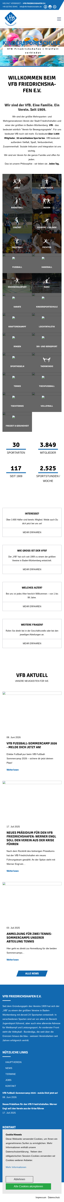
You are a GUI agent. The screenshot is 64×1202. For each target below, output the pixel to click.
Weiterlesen (13, 769)
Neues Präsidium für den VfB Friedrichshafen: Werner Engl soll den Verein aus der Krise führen (31, 838)
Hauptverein (13, 1062)
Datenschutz (54, 1197)
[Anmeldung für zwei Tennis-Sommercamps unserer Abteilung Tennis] (32, 901)
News (8, 1068)
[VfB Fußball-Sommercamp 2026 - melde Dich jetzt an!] (32, 711)
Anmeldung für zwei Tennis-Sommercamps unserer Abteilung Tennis (29, 937)
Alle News (32, 973)
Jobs (8, 1080)
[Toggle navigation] (57, 19)
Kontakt (10, 1086)
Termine (10, 1074)
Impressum (41, 1197)
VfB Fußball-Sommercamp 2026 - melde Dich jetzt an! (32, 745)
